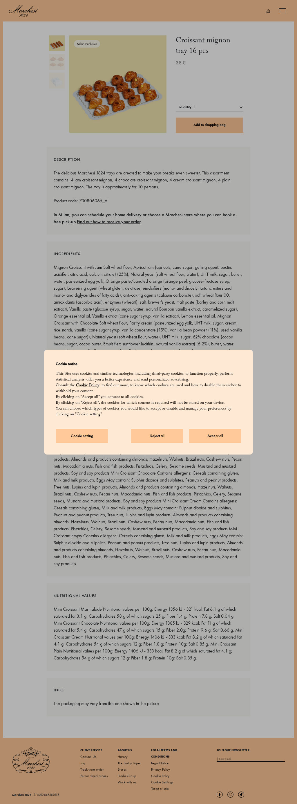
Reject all (157, 435)
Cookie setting (82, 435)
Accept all (215, 435)
